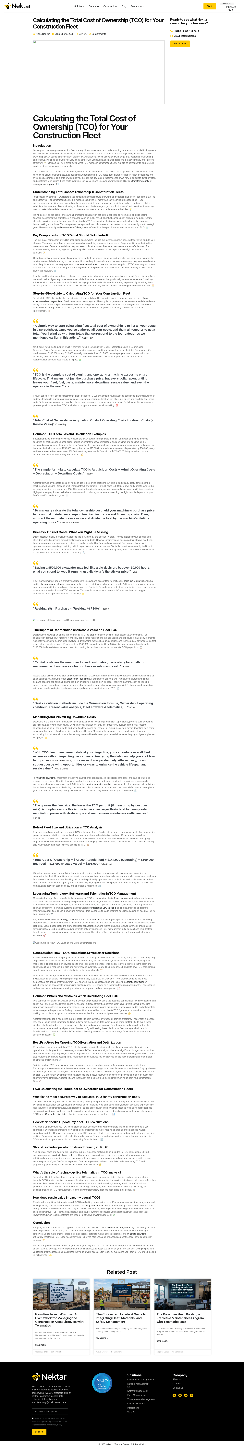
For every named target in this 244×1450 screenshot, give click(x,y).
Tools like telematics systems (138, 581)
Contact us (178, 1388)
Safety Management (137, 1391)
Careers (177, 1383)
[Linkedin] (174, 1395)
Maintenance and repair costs (89, 264)
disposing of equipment (78, 679)
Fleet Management (136, 1395)
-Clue (67, 386)
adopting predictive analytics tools (102, 784)
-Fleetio (89, 474)
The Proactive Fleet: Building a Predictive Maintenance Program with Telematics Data (180, 1318)
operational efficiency (71, 227)
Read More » (41, 1345)
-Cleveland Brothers (69, 522)
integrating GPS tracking (103, 908)
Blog (124, 6)
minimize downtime (45, 778)
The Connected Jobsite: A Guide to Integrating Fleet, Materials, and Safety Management (121, 1318)
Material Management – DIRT (139, 1385)
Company (94, 6)
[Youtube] (186, 1395)
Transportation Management (141, 1399)
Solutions (79, 6)
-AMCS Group (61, 768)
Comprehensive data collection (60, 1114)
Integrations (133, 1408)
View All (131, 1412)
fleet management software (50, 584)
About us (177, 1379)
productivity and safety (63, 1155)
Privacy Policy (139, 1444)
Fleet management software (128, 898)
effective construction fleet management (110, 1227)
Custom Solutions (136, 1403)
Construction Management (140, 1379)
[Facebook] (180, 1395)
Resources (136, 6)
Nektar (109, 1444)
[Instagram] (191, 1395)
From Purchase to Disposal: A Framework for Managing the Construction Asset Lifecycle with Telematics (59, 1319)
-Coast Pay (87, 338)
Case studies (110, 6)
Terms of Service (122, 1444)
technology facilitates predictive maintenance (79, 919)
